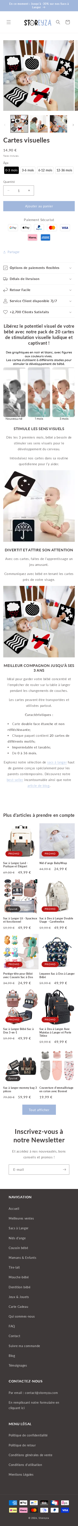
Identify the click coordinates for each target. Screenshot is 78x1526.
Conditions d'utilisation (25, 1465)
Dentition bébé (19, 1287)
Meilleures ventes (21, 1218)
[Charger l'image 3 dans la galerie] (58, 124)
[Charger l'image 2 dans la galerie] (38, 124)
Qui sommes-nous (22, 1316)
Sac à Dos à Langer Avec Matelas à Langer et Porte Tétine (55, 1032)
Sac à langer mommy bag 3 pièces (20, 1089)
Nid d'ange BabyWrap (53, 863)
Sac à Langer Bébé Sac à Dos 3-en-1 (18, 1030)
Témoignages (18, 1365)
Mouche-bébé (19, 1277)
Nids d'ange (17, 1238)
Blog (12, 1355)
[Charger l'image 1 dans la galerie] (19, 124)
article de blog (39, 786)
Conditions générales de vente (30, 1455)
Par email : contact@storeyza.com (33, 1393)
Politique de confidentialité (28, 1435)
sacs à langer (57, 762)
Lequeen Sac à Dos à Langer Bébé (57, 975)
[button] (8, 22)
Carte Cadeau (18, 1306)
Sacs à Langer (19, 1228)
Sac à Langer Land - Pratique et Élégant (15, 864)
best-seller (15, 780)
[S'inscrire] (64, 1169)
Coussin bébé (18, 1248)
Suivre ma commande (24, 1346)
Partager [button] (14, 252)
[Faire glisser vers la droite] (73, 125)
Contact (14, 1336)
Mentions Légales (21, 1474)
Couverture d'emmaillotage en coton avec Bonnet (56, 1089)
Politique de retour (22, 1445)
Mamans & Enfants (22, 1257)
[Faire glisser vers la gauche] (5, 125)
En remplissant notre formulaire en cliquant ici (34, 1405)
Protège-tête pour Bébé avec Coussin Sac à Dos (18, 975)
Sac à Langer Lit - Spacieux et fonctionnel (20, 920)
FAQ (12, 1326)
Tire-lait (14, 1267)
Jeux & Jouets (19, 1297)
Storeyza (44, 1517)
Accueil (14, 1208)
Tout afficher (39, 1110)
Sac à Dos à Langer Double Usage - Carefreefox (56, 920)
